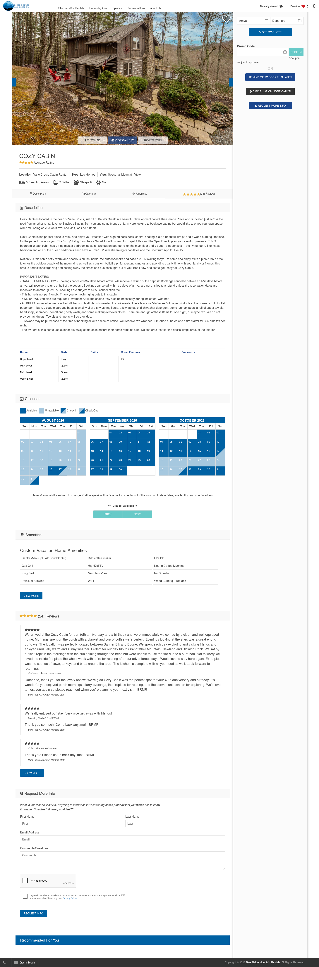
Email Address (29, 832)
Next (137, 514)
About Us (155, 8)
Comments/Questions (34, 848)
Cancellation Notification (271, 91)
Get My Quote (271, 32)
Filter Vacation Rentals (71, 8)
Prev (107, 514)
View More (31, 596)
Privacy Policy (70, 897)
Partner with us (136, 8)
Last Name (132, 816)
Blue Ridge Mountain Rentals (263, 962)
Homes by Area (98, 8)
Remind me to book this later (270, 77)
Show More (32, 773)
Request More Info (271, 105)
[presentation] (14, 82)
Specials (117, 8)
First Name (27, 816)
